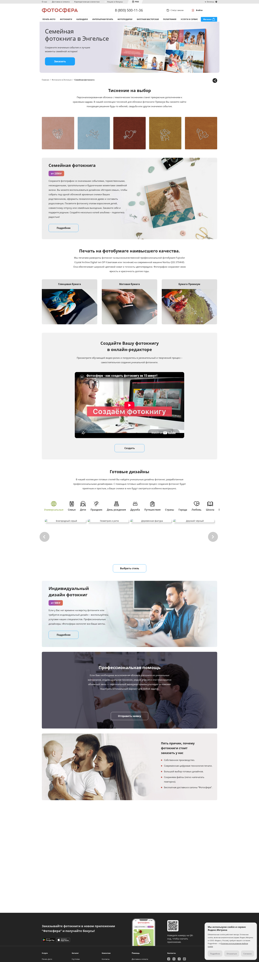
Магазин (207, 19)
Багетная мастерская (148, 19)
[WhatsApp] (196, 80)
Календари (82, 19)
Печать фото (48, 19)
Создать (129, 448)
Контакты (105, 959)
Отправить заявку (129, 716)
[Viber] (209, 80)
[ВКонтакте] (200, 80)
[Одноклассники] (205, 80)
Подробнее (63, 634)
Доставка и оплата (61, 1)
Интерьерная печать (102, 19)
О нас (44, 1)
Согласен (247, 953)
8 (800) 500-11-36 (129, 10)
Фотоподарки (125, 19)
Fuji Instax (76, 959)
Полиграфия (169, 19)
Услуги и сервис (189, 19)
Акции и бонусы (115, 1)
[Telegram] (191, 80)
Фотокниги (66, 19)
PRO (137, 1)
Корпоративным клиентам (87, 1)
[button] (44, 537)
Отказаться (232, 953)
